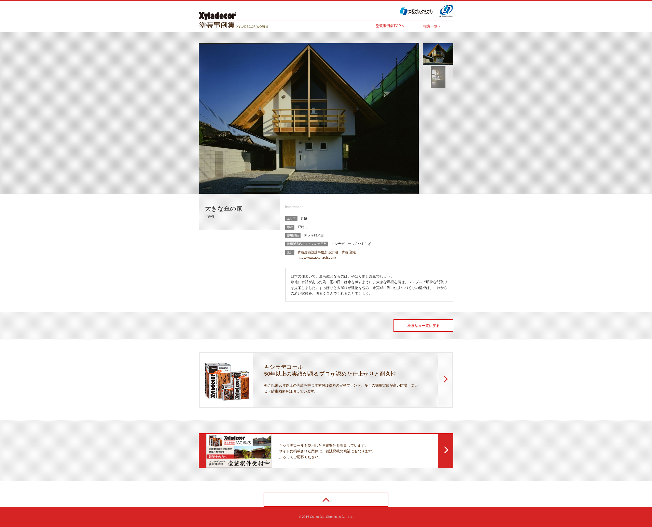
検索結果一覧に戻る (424, 326)
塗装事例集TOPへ (390, 26)
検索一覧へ (432, 26)
